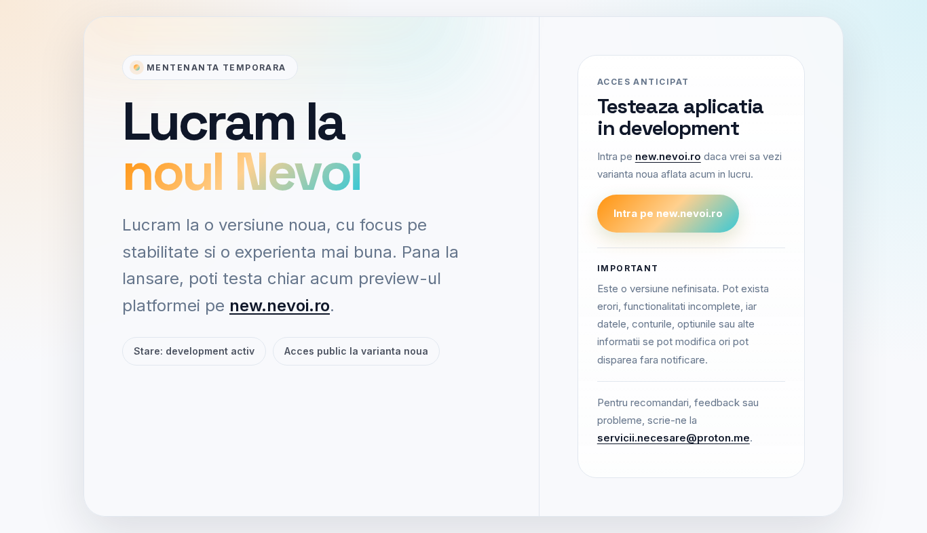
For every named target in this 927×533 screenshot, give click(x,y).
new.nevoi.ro (279, 305)
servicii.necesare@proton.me (673, 438)
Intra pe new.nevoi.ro (668, 213)
